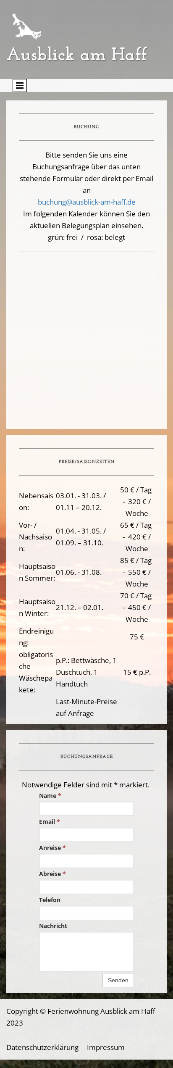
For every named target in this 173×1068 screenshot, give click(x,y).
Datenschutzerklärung (42, 1047)
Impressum (106, 1047)
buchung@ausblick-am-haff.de (87, 202)
